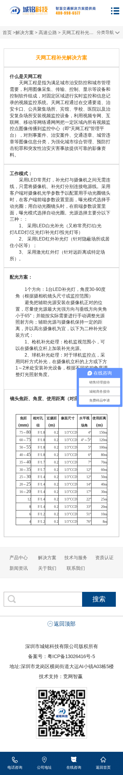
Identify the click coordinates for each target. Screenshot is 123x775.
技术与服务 (75, 557)
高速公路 (48, 32)
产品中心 (18, 557)
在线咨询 (73, 767)
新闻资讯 (18, 568)
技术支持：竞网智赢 (61, 676)
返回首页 (103, 767)
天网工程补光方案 (80, 32)
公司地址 (44, 767)
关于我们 (47, 568)
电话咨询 (14, 767)
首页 (7, 32)
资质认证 (104, 557)
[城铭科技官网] (52, 13)
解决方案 (24, 32)
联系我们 (76, 568)
